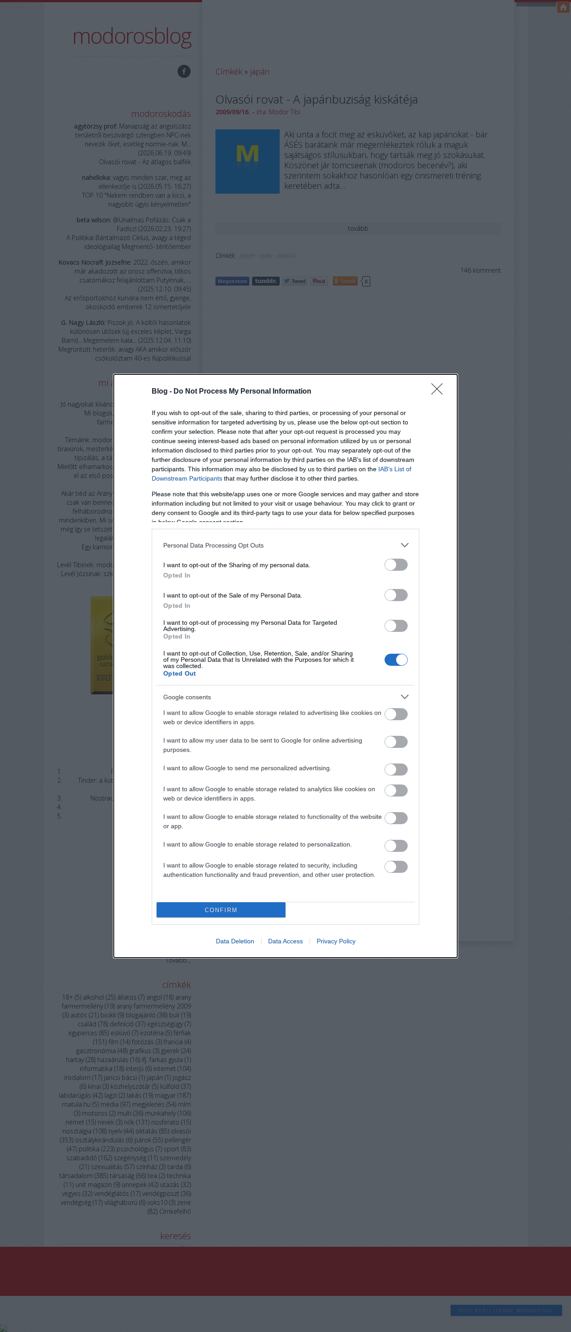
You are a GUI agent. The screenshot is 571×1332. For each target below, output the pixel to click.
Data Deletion (235, 941)
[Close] (439, 391)
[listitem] (285, 545)
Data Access (285, 941)
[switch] (396, 565)
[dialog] (285, 666)
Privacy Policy (336, 941)
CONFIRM (221, 910)
